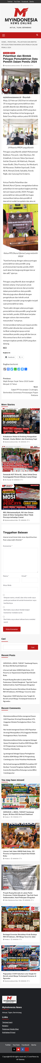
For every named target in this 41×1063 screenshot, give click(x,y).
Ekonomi (11, 464)
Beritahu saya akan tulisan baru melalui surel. (19, 620)
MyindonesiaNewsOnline (12, 65)
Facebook (25, 1)
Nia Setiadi (7, 764)
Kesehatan (18, 464)
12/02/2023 (26, 65)
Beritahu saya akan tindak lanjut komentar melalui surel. (17, 611)
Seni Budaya (22, 466)
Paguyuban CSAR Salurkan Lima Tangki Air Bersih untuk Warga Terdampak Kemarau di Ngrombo (19, 698)
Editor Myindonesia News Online (13, 900)
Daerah (6, 428)
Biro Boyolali (8, 480)
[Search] (37, 35)
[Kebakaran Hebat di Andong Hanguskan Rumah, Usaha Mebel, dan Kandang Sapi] (20, 421)
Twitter (10, 1)
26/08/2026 (16, 858)
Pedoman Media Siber (10, 1029)
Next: (20, 391)
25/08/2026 (23, 981)
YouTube (17, 1)
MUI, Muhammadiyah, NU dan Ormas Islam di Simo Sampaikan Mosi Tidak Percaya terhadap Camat (18, 515)
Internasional (14, 806)
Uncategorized (18, 431)
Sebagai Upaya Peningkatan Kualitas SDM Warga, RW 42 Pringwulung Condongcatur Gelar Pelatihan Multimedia (19, 756)
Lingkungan (17, 428)
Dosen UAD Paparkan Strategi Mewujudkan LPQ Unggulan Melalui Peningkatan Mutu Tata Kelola (20, 732)
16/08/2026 (17, 480)
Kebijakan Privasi (8, 1032)
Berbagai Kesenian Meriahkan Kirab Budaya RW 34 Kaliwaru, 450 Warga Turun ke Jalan (19, 690)
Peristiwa (6, 53)
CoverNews (31, 1056)
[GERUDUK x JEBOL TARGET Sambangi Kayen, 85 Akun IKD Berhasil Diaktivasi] (20, 796)
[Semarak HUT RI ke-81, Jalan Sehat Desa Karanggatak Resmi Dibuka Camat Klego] (20, 459)
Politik (12, 53)
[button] (3, 35)
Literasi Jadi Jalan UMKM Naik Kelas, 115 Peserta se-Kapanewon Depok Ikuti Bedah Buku (19, 672)
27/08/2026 (16, 817)
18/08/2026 (23, 442)
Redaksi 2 (7, 817)
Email (24, 576)
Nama (6, 576)
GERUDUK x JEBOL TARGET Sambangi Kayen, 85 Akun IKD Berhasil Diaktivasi (20, 664)
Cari (3, 639)
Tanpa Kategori (8, 431)
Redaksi (5, 1026)
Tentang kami (7, 1022)
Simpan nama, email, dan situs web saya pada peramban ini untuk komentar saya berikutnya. (20, 600)
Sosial (30, 466)
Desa (11, 428)
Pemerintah (7, 466)
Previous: (18, 381)
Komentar (7, 546)
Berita (32, 1)
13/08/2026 (23, 520)
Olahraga (26, 464)
